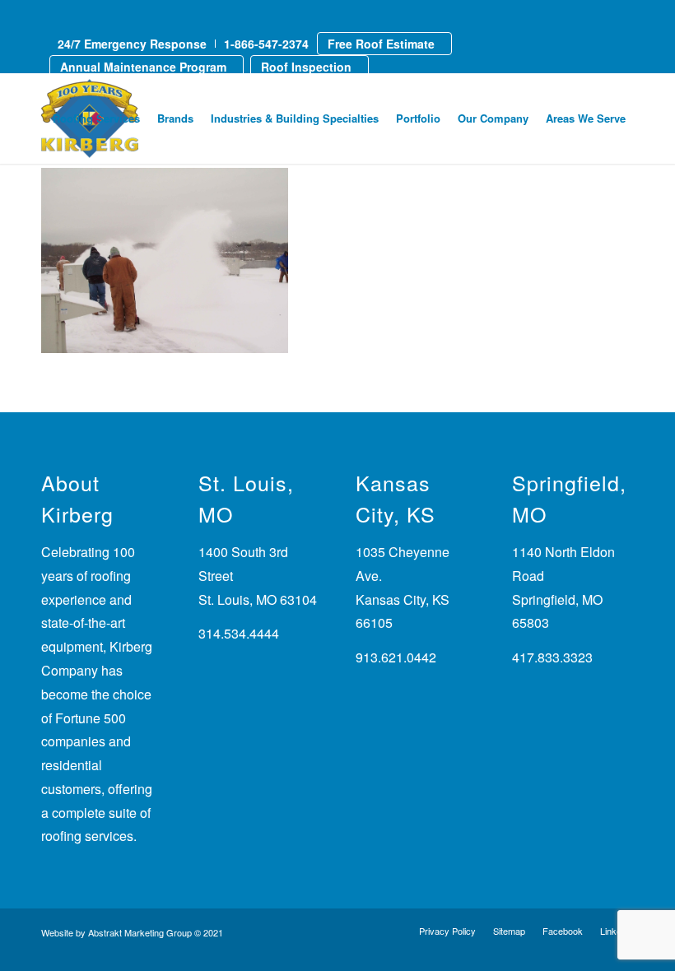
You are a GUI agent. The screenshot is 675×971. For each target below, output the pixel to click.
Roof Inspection (306, 66)
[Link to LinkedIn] (46, 14)
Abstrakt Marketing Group (140, 932)
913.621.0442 (396, 657)
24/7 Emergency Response (132, 43)
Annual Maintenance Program (143, 66)
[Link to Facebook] (70, 14)
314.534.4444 (238, 633)
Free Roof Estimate (381, 43)
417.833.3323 (552, 657)
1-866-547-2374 (266, 43)
